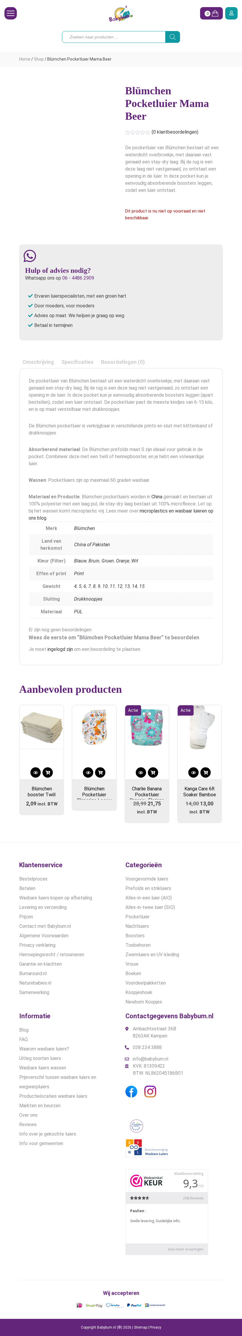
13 (127, 586)
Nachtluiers (137, 926)
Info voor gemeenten (41, 1143)
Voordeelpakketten (145, 983)
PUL (78, 612)
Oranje (122, 561)
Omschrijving (38, 362)
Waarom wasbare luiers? (44, 1049)
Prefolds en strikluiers (148, 888)
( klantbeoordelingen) (175, 132)
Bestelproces (33, 879)
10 (105, 586)
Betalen (27, 888)
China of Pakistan (92, 544)
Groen (108, 561)
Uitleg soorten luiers (40, 1058)
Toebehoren (138, 945)
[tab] (38, 362)
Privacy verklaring (37, 945)
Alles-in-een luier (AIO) (148, 898)
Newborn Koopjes (143, 1002)
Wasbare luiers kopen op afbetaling (55, 898)
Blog (24, 1030)
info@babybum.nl (150, 1059)
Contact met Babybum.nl (45, 926)
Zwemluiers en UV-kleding (152, 954)
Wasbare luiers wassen (42, 1068)
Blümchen (84, 528)
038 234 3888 (147, 1047)
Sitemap (140, 1327)
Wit (134, 561)
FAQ (23, 1039)
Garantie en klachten (40, 964)
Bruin (94, 561)
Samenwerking (34, 992)
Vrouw (131, 964)
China (156, 497)
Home (24, 59)
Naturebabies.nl (35, 983)
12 (119, 586)
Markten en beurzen (39, 1105)
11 (112, 586)
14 (134, 586)
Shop (39, 59)
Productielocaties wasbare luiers (53, 1096)
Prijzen (26, 917)
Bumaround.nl (33, 973)
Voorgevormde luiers (146, 879)
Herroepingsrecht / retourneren (51, 954)
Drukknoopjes (88, 599)
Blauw (80, 561)
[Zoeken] (172, 37)
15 (142, 586)
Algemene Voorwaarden (43, 935)
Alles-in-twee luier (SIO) (150, 907)
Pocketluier (137, 917)
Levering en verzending (43, 907)
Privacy (155, 1327)
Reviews (28, 1124)
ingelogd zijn (60, 649)
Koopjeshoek (138, 992)
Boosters (135, 935)
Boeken (133, 973)
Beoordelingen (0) (123, 362)
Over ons (28, 1115)
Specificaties (77, 362)
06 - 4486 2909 (78, 278)
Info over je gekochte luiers (47, 1134)
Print (79, 573)
